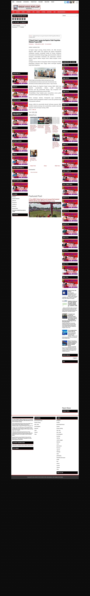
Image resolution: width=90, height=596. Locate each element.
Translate (22, 27)
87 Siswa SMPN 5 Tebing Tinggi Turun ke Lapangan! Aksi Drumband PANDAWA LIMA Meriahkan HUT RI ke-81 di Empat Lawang (44, 200)
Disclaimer (14, 202)
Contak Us (14, 204)
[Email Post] (30, 112)
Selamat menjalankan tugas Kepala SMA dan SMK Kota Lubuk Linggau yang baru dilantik (55, 128)
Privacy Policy (33, 1)
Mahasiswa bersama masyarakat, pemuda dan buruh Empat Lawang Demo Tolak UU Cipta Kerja (48, 129)
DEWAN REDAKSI (15, 198)
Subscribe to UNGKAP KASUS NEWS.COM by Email (22, 445)
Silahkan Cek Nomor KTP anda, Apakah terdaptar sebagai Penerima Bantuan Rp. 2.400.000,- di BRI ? (72, 304)
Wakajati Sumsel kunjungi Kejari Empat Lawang (41, 126)
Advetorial (49, 12)
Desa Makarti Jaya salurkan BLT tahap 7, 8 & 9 (33, 159)
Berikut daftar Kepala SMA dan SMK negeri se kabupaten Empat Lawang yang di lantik (33, 128)
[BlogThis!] (33, 112)
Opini (33, 12)
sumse (58, 463)
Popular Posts (66, 61)
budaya (58, 422)
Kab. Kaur (58, 430)
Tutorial (43, 12)
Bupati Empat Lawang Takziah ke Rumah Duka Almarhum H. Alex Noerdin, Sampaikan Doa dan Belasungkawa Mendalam (22, 438)
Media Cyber (47, 1)
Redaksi (52, 1)
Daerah (58, 426)
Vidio (54, 12)
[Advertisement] (45, 24)
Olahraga (58, 451)
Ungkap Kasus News (58, 477)
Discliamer (41, 1)
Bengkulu (28, 12)
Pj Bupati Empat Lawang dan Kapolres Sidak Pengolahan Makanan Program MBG (44, 41)
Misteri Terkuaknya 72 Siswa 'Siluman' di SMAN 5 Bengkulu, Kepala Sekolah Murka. (72, 343)
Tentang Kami (18, 1)
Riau (57, 461)
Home (13, 1)
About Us (14, 206)
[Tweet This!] (33, 109)
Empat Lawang (37, 422)
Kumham (58, 436)
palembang (59, 455)
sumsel (58, 465)
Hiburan (38, 12)
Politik (58, 459)
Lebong (58, 438)
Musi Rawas (59, 445)
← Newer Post (32, 165)
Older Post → (58, 165)
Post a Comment (34, 172)
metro (58, 444)
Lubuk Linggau (60, 440)
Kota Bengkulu (37, 426)
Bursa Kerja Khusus (61, 12)
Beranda (14, 196)
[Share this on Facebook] (32, 109)
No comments (48, 44)
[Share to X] (35, 112)
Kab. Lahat (36, 424)
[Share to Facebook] (36, 112)
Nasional (18, 12)
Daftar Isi (14, 200)
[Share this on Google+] (35, 109)
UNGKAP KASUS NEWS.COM (40, 477)
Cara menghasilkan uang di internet (72, 331)
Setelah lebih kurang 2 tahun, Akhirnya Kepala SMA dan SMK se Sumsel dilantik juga (56, 145)
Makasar (58, 442)
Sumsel (23, 12)
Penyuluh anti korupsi (61, 457)
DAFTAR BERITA (26, 1)
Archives (73, 61)
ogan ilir (58, 449)
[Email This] (32, 112)
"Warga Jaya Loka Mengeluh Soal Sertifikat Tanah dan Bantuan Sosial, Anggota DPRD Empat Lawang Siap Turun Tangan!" (22, 428)
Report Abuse (66, 408)
